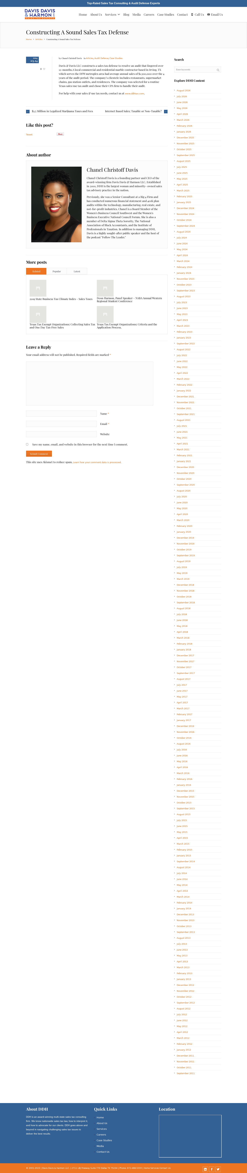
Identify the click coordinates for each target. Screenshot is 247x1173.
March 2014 (183, 897)
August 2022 (183, 349)
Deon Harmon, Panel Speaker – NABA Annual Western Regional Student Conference (129, 299)
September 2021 (186, 414)
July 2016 (182, 749)
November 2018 (185, 591)
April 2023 (182, 320)
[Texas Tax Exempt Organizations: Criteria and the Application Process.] (105, 314)
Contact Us (103, 1151)
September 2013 (186, 932)
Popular (57, 271)
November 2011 (185, 1061)
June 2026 (182, 102)
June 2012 (182, 1020)
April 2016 (182, 767)
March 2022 (183, 379)
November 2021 (185, 402)
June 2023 (182, 308)
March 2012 (183, 1038)
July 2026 (182, 96)
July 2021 (182, 426)
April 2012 (182, 1032)
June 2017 (182, 691)
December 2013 (185, 914)
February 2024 (184, 267)
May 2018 (182, 626)
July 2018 (182, 614)
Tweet (29, 134)
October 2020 (184, 479)
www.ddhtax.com (134, 93)
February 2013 (184, 973)
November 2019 (185, 543)
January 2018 (184, 649)
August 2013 (183, 938)
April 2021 (182, 443)
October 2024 (184, 220)
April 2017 (182, 702)
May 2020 (182, 508)
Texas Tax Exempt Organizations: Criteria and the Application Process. (127, 326)
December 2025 (185, 137)
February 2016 (184, 779)
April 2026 (182, 114)
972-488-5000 (134, 1168)
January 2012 (184, 1050)
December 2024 (185, 208)
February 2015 (184, 849)
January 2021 (184, 461)
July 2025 (182, 167)
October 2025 (184, 149)
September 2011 (186, 1073)
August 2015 (183, 814)
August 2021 (183, 420)
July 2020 (182, 496)
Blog (126, 14)
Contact (182, 14)
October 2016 (184, 738)
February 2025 (184, 196)
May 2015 (182, 832)
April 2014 (182, 891)
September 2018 (186, 602)
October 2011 (184, 1067)
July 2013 (182, 944)
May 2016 (182, 761)
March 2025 (183, 190)
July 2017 (182, 685)
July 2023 (182, 302)
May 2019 (182, 573)
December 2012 (185, 985)
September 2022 (186, 343)
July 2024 (182, 237)
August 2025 (183, 161)
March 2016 (183, 773)
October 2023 (184, 284)
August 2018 (183, 608)
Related (36, 271)
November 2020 (185, 473)
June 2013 (182, 950)
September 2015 (186, 808)
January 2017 (184, 720)
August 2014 (183, 867)
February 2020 (184, 526)
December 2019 (185, 538)
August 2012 (183, 1008)
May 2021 (182, 438)
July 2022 (182, 355)
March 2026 (183, 120)
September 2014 (186, 861)
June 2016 (182, 755)
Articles (39, 39)
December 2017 (185, 655)
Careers (149, 14)
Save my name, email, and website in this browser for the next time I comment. (80, 444)
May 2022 (182, 367)
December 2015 (185, 791)
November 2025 (185, 143)
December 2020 (185, 467)
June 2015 (182, 826)
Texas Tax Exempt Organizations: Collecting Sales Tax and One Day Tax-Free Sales (62, 326)
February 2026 (184, 126)
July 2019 (182, 567)
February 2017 (184, 714)
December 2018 (185, 585)
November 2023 (185, 279)
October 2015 (184, 802)
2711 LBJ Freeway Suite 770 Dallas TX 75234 (95, 1168)
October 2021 (184, 408)
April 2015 (182, 838)
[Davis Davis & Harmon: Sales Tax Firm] (40, 14)
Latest (77, 271)
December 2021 (185, 396)
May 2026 (182, 108)
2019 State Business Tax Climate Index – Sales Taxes (61, 299)
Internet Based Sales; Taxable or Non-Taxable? (133, 111)
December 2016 (185, 726)
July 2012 (182, 1014)
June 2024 (182, 243)
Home (83, 14)
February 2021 (184, 455)
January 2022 (184, 390)
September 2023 (186, 290)
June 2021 (182, 432)
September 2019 (186, 555)
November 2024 (185, 214)
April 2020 (182, 514)
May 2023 (182, 314)
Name (104, 413)
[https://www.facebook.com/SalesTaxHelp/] (211, 1169)
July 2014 (182, 873)
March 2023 (183, 326)
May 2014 (182, 885)
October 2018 (184, 596)
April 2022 (182, 373)
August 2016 (183, 744)
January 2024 (184, 273)
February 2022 (184, 385)
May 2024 (182, 249)
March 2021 (183, 449)
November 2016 (185, 732)
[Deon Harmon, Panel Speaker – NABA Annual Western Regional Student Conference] (105, 288)
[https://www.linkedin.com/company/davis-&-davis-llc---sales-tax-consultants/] (205, 1169)
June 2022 (182, 361)
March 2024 (183, 261)
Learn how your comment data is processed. (97, 462)
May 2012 (182, 1026)
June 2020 (182, 502)
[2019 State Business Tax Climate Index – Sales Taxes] (38, 288)
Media (136, 14)
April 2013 (182, 961)
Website (105, 434)
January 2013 (184, 979)
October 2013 (184, 926)
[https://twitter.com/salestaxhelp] (218, 1169)
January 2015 (184, 855)
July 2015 (182, 820)
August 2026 (183, 90)
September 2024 (186, 226)
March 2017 (183, 708)
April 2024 (182, 255)
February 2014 (184, 902)
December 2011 (185, 1055)
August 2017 (183, 679)
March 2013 (183, 967)
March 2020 (183, 520)
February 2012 (184, 1044)
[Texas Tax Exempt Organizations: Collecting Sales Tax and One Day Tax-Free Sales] (38, 314)
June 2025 (182, 173)
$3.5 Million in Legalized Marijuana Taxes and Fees (62, 111)
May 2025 (182, 179)
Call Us (199, 14)
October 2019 (184, 549)
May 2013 (182, 955)
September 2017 (186, 673)
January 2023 (184, 337)
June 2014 (182, 879)
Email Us (217, 14)
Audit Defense (101, 58)
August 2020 (183, 490)
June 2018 (182, 620)
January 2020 (184, 532)
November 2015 (185, 797)
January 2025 (184, 202)
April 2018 (182, 632)
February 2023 (184, 332)
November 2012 (185, 991)
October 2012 (184, 997)
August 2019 (183, 561)
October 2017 (184, 667)
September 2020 (186, 485)
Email (104, 424)
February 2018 (184, 643)
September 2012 (186, 1002)
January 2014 (184, 908)
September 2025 (186, 155)
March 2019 (183, 579)
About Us (96, 14)
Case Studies (165, 14)
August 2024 (183, 232)
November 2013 (185, 920)
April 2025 (182, 184)
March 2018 (183, 638)
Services (110, 14)
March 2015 (183, 844)
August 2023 (183, 296)
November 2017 (185, 661)
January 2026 (184, 131)
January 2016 (184, 785)
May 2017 (182, 696)
